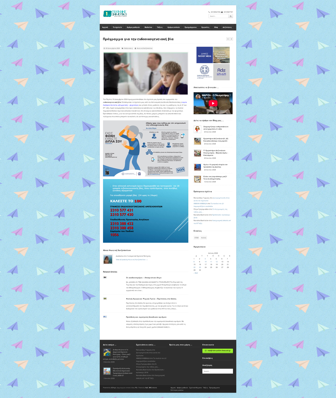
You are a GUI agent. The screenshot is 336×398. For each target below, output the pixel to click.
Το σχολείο (117, 27)
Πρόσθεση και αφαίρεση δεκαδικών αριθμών (146, 317)
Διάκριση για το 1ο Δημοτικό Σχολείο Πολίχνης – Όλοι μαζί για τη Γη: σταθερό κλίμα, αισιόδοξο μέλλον (116, 354)
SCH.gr (113, 387)
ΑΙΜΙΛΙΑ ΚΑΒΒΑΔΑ (200, 203)
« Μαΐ (196, 273)
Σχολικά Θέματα (195, 387)
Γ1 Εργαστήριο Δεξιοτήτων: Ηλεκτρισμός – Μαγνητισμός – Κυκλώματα (215, 152)
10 (206, 261)
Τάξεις (159, 27)
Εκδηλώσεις (128, 48)
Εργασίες (205, 27)
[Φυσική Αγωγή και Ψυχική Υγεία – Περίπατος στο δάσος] (105, 298)
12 (217, 261)
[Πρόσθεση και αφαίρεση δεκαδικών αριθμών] (105, 316)
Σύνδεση (154, 387)
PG (136, 387)
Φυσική (203, 238)
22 (194, 267)
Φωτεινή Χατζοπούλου (144, 48)
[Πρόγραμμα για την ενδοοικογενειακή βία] (145, 73)
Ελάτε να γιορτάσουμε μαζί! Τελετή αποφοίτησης (215, 177)
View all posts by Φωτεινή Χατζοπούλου (132, 259)
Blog (216, 27)
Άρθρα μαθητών (133, 27)
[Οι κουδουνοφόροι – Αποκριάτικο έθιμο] (105, 277)
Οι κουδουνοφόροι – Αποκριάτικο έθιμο (143, 277)
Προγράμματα (190, 27)
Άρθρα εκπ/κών (173, 27)
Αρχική (105, 27)
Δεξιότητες (227, 27)
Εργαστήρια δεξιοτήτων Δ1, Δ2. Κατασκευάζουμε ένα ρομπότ (216, 139)
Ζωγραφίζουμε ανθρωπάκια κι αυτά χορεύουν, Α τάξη (216, 127)
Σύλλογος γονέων (177, 390)
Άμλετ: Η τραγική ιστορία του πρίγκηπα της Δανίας (215, 165)
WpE (146, 387)
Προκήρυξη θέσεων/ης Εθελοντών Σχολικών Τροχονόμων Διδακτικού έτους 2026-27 (122, 372)
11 (211, 261)
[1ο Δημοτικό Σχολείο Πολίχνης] (115, 14)
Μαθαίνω (148, 27)
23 (200, 267)
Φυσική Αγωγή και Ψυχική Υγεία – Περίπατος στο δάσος (151, 298)
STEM (196, 238)
